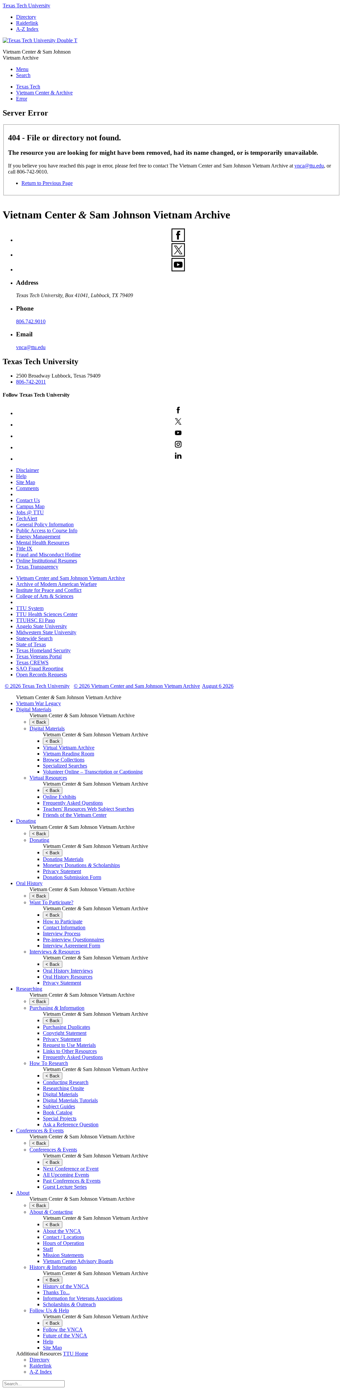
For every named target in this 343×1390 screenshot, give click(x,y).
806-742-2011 (31, 382)
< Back (39, 722)
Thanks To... (56, 1292)
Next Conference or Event (70, 1169)
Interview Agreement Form (71, 945)
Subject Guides (59, 1106)
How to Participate (62, 921)
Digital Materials (33, 709)
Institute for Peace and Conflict (48, 590)
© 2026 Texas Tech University (37, 686)
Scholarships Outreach (69, 1304)
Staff (48, 1249)
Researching (29, 989)
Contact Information (64, 927)
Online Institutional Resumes (46, 561)
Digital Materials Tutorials (70, 1100)
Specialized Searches (65, 766)
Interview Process (61, 933)
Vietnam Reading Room (68, 753)
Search (23, 75)
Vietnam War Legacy (38, 703)
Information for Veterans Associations (82, 1298)
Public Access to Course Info (46, 530)
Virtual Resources (48, 778)
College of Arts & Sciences (44, 596)
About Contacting (51, 1212)
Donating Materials (63, 859)
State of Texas (31, 644)
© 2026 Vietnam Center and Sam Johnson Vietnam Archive (137, 686)
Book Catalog (57, 1112)
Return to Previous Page (47, 183)
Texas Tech (28, 86)
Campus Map (30, 506)
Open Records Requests (41, 674)
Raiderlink (27, 23)
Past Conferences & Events (71, 1181)
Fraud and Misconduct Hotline (48, 554)
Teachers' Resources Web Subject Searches (88, 809)
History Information (53, 1267)
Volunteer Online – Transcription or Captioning (93, 772)
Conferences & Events (40, 1130)
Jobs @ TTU (30, 512)
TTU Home (75, 1353)
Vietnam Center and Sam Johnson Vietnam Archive (70, 578)
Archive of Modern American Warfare (56, 584)
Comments (27, 488)
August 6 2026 (217, 686)
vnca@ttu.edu (309, 166)
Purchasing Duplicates (66, 1027)
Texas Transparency (37, 567)
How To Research (48, 1063)
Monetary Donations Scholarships (81, 865)
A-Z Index (27, 29)
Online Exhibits (59, 797)
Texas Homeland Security (43, 650)
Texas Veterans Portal (39, 656)
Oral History (29, 883)
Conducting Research (65, 1082)
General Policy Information (45, 524)
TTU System (30, 608)
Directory (26, 17)
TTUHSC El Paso (35, 620)
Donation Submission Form (72, 877)
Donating (26, 821)
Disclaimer (27, 470)
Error (21, 99)
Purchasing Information (56, 1008)
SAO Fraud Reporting (39, 668)
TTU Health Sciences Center (46, 614)
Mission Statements (63, 1255)
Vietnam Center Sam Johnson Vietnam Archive (68, 697)
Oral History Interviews (68, 971)
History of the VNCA (66, 1286)
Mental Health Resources (42, 542)
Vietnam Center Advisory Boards (78, 1261)
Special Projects (59, 1118)
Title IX (24, 548)
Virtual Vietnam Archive (68, 747)
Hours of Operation (63, 1243)
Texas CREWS (32, 662)
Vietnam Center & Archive (44, 92)
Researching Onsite (63, 1088)
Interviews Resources (54, 951)
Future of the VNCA (65, 1335)
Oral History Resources (67, 977)
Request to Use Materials (69, 1045)
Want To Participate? (51, 902)
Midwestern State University (46, 632)
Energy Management (38, 536)
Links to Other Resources (70, 1051)
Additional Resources (39, 1353)
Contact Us (28, 500)
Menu (22, 69)
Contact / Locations (63, 1237)
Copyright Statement (64, 1033)
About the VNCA (62, 1231)
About (22, 1193)
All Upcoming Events (66, 1175)
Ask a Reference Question (70, 1124)
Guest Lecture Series (65, 1187)
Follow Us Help (49, 1310)
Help (21, 476)
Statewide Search (34, 638)
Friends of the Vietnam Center (75, 815)
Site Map (25, 482)
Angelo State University (41, 626)
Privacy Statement (62, 871)
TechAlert (26, 518)
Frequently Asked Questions (73, 803)
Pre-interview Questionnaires (73, 939)
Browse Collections (63, 760)
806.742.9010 (31, 321)
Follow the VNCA (63, 1329)
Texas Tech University (26, 5)
